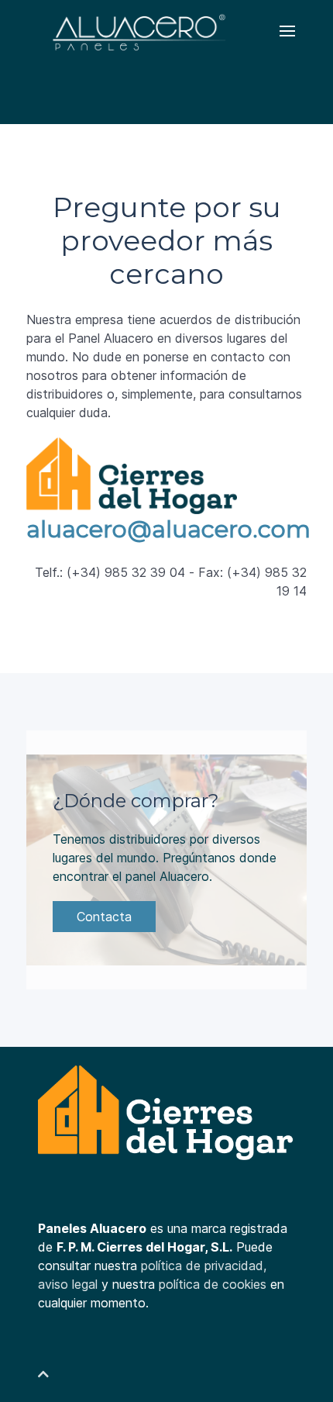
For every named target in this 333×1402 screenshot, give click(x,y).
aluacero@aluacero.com (168, 529)
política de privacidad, (203, 1265)
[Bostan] (166, 1114)
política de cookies (212, 1284)
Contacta (104, 916)
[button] (287, 31)
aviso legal (68, 1284)
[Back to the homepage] (137, 31)
